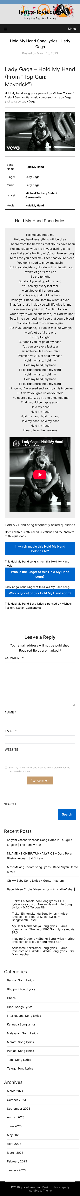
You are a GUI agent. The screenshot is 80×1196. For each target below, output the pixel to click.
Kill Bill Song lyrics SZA (45, 942)
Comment (14, 658)
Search (10, 804)
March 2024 (15, 1091)
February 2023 (17, 1161)
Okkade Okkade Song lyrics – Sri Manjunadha (43, 952)
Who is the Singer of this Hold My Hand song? (40, 574)
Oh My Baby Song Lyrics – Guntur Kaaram (35, 880)
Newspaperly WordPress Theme (49, 1189)
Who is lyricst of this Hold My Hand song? (40, 593)
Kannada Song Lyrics (21, 1024)
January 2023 (16, 1170)
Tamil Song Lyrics (19, 1060)
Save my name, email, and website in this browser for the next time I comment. (39, 769)
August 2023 (16, 1117)
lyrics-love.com (40, 12)
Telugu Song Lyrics (20, 1068)
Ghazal (11, 998)
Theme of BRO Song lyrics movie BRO (43, 930)
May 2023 (14, 1135)
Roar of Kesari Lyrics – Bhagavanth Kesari (36, 918)
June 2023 (14, 1126)
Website (11, 749)
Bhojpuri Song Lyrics (21, 989)
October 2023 (16, 1100)
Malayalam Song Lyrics (22, 1033)
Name (11, 712)
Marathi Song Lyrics (20, 1042)
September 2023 (18, 1108)
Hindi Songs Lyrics (19, 1007)
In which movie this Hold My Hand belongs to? (40, 548)
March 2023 (15, 1152)
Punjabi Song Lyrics (20, 1051)
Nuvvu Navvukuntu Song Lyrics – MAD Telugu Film (42, 905)
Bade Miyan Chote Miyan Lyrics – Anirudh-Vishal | (41, 889)
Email (11, 731)
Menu (72, 29)
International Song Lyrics (24, 1015)
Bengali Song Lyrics (20, 980)
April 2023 (14, 1144)
